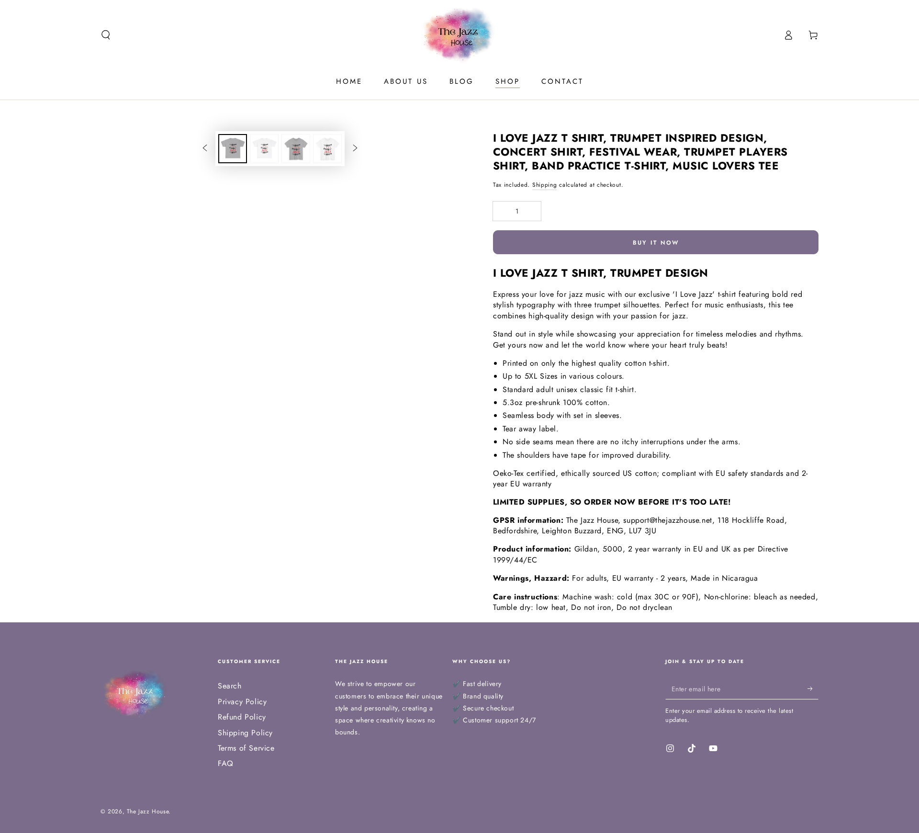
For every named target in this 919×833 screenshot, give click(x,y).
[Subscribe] (812, 688)
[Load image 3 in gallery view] (295, 148)
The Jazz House (147, 811)
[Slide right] (355, 148)
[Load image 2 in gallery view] (264, 148)
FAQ (226, 763)
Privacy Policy (242, 701)
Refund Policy (242, 716)
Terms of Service (246, 748)
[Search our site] (105, 34)
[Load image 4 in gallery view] (327, 148)
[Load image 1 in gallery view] (232, 148)
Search (230, 685)
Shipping (544, 184)
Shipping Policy (245, 732)
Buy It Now (656, 242)
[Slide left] (204, 148)
